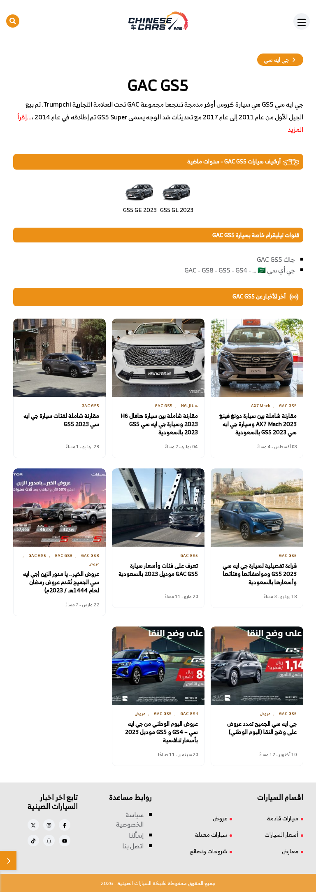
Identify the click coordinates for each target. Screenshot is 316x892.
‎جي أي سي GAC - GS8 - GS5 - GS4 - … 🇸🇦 (239, 270)
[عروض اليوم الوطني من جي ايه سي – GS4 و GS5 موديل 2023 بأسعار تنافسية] (158, 665)
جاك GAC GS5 (276, 259)
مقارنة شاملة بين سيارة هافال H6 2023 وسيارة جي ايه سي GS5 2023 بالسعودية (159, 424)
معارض (290, 851)
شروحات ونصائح (208, 851)
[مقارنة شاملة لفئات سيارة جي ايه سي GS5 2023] (59, 358)
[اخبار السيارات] (158, 21)
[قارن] (8, 860)
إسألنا (136, 835)
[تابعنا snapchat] (49, 840)
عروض (220, 818)
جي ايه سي (276, 59)
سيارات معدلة (211, 834)
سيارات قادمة (282, 818)
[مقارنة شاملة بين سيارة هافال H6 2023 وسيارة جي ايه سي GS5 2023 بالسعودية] (158, 358)
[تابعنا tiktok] (33, 840)
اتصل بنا (133, 846)
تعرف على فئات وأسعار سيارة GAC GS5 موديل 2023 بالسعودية (158, 570)
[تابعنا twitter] (33, 825)
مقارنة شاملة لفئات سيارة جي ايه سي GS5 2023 (61, 420)
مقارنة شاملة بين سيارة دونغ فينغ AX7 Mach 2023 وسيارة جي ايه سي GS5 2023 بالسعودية (258, 424)
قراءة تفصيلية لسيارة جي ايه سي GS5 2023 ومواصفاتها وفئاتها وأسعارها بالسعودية (260, 574)
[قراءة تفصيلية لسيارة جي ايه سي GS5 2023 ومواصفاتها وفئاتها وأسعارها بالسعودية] (257, 507)
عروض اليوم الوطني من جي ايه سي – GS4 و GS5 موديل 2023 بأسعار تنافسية (161, 732)
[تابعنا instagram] (49, 825)
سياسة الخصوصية (130, 819)
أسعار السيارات (281, 834)
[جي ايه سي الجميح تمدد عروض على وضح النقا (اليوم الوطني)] (257, 665)
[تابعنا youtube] (64, 840)
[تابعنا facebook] (64, 825)
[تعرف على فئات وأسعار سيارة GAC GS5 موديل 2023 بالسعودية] (158, 507)
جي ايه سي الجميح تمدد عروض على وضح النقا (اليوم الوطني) (262, 728)
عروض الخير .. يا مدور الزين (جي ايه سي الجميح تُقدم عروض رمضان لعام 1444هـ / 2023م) (61, 582)
